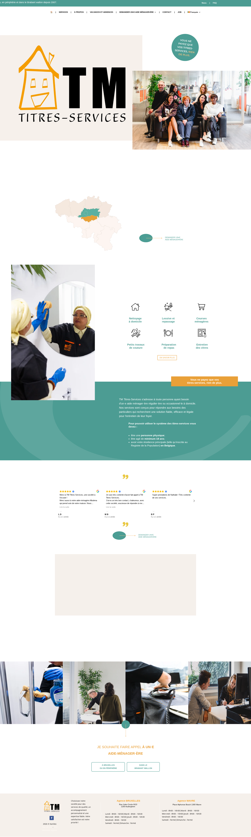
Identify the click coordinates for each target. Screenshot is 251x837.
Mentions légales (49, 830)
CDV (55, 827)
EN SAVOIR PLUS (167, 357)
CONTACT (166, 12)
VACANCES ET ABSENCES (101, 12)
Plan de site (47, 827)
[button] (194, 501)
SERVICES (63, 12)
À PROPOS (79, 12)
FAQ (215, 3)
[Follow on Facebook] (52, 818)
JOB (179, 12)
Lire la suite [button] (64, 507)
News (204, 3)
